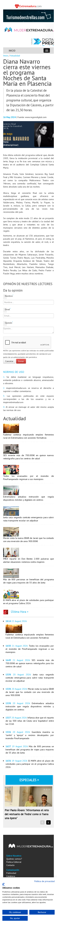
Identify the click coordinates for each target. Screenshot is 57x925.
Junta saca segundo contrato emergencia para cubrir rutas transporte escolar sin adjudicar (30, 677)
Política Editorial (13, 862)
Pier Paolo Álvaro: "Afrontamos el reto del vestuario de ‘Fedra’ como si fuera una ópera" (27, 814)
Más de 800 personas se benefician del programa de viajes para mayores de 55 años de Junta (30, 749)
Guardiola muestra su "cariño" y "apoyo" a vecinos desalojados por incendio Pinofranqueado (30, 735)
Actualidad (15, 55)
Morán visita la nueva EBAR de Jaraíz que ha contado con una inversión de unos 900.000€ (30, 692)
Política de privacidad (44, 881)
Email (6, 309)
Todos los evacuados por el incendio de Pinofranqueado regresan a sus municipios (30, 649)
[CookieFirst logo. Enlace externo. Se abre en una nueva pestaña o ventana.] (3, 884)
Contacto (10, 865)
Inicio (5, 55)
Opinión (6, 322)
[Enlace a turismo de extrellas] (28, 15)
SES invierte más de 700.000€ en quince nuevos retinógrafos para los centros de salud (30, 663)
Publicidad (11, 873)
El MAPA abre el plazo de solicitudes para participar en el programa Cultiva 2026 (30, 763)
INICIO (12, 50)
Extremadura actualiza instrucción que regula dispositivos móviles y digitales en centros (30, 706)
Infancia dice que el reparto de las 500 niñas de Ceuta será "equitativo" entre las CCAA (30, 720)
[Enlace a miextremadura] (28, 6)
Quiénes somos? (14, 858)
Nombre (6, 295)
